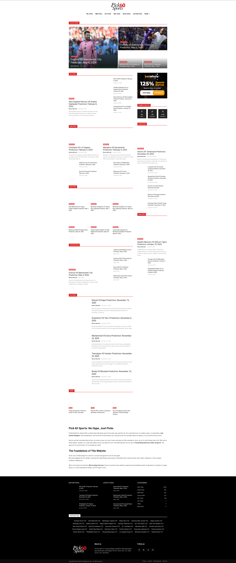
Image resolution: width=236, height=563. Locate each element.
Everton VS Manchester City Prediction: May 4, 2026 (81, 274)
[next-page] (73, 119)
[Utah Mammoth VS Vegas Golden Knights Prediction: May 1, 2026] (79, 198)
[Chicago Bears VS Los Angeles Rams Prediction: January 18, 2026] (107, 109)
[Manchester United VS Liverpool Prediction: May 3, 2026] (107, 278)
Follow (152, 109)
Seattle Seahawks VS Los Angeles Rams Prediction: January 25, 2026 (120, 89)
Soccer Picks (74, 56)
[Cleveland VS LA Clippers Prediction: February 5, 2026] (84, 137)
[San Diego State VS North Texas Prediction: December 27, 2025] (141, 205)
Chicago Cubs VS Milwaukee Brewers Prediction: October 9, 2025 (156, 261)
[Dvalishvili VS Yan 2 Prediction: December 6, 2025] (79, 324)
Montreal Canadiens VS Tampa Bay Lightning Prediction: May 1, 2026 (100, 208)
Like (142, 109)
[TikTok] (148, 550)
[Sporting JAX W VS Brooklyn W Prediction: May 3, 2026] (130, 59)
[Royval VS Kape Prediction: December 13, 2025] (79, 306)
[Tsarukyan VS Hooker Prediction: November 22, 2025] (79, 359)
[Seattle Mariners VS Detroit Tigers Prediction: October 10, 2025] (152, 229)
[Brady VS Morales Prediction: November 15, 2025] (79, 377)
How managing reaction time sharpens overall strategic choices (121, 412)
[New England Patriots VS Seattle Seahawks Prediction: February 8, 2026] (84, 88)
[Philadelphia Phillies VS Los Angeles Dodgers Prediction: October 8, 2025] (141, 271)
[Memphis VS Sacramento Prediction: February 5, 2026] (118, 137)
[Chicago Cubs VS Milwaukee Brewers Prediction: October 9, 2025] (141, 261)
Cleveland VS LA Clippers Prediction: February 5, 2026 (81, 148)
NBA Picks (71, 144)
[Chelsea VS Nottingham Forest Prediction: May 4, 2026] (142, 38)
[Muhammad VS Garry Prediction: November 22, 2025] (79, 341)
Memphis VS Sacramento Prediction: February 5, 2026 (115, 148)
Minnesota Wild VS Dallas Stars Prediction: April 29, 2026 (78, 231)
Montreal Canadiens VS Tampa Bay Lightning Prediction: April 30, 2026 (123, 208)
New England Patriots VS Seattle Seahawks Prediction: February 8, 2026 (83, 104)
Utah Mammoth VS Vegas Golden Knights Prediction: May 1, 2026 (79, 208)
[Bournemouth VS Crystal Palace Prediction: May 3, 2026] (107, 506)
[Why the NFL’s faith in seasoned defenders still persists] (101, 402)
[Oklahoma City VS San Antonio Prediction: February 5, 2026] (73, 165)
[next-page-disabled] (73, 419)
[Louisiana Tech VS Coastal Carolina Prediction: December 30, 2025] (141, 169)
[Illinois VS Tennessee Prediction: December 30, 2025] (152, 138)
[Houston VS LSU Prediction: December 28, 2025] (141, 188)
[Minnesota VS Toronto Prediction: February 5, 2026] (107, 173)
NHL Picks (71, 204)
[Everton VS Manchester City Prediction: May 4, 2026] (93, 47)
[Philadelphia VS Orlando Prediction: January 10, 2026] (73, 506)
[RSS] (143, 550)
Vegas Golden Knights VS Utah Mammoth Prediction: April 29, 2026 (100, 231)
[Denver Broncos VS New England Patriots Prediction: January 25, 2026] (107, 99)
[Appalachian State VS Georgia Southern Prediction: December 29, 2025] (141, 178)
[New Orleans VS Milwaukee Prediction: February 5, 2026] (107, 165)
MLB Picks (140, 239)
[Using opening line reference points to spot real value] (79, 402)
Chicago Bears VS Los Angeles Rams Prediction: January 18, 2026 (122, 108)
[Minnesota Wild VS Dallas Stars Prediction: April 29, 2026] (79, 221)
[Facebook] (139, 550)
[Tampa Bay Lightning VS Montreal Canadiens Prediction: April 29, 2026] (123, 221)
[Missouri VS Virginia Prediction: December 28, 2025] (141, 197)
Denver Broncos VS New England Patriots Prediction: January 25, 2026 (122, 98)
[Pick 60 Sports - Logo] (118, 7)
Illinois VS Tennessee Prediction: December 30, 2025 (151, 153)
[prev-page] (70, 119)
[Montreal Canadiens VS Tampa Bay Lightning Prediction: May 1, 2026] (101, 198)
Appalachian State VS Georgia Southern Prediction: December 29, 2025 (157, 178)
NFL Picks (71, 98)
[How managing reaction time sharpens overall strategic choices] (123, 402)
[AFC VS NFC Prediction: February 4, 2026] (107, 81)
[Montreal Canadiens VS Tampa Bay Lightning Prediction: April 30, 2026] (123, 198)
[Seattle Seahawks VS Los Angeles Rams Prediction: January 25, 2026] (107, 90)
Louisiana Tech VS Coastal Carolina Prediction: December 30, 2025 (156, 168)
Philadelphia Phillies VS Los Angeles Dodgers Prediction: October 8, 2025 (156, 270)
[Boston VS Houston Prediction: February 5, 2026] (73, 173)
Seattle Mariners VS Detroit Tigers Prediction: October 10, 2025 (152, 243)
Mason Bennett (73, 108)
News (70, 407)
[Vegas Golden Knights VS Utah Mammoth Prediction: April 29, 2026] (101, 221)
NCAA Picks (140, 148)
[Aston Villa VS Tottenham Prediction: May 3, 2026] (155, 59)
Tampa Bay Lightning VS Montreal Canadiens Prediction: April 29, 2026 (122, 231)
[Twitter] (153, 550)
